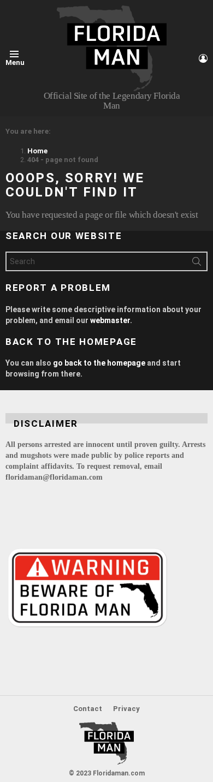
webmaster (110, 320)
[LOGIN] (203, 58)
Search (197, 264)
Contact (87, 709)
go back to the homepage (99, 363)
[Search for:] (106, 261)
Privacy (126, 709)
